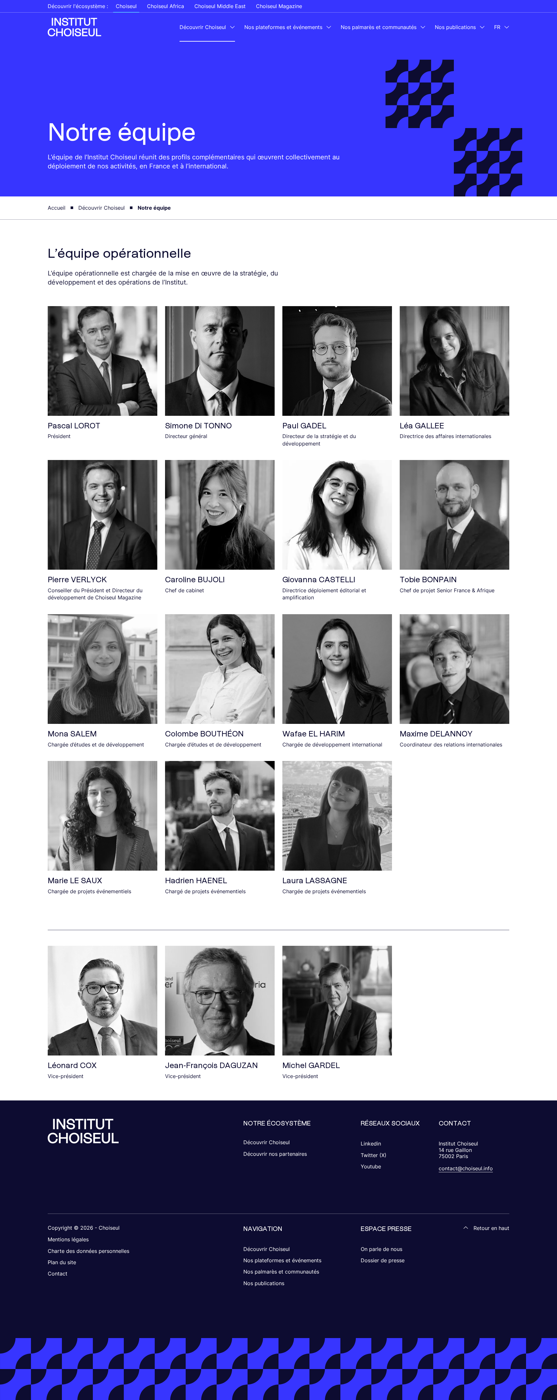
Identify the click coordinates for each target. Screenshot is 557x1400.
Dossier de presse (383, 1260)
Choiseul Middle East (220, 6)
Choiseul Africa (165, 6)
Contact (57, 1273)
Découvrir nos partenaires (275, 1154)
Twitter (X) (373, 1155)
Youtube (371, 1166)
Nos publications (455, 27)
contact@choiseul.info (466, 1168)
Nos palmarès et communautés (378, 27)
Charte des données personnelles (88, 1251)
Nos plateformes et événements (283, 27)
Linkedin (371, 1143)
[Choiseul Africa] (74, 27)
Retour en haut (491, 1228)
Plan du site (62, 1262)
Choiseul (126, 6)
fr (497, 27)
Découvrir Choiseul (203, 27)
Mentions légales (68, 1239)
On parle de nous (381, 1249)
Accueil (56, 208)
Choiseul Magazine (279, 6)
